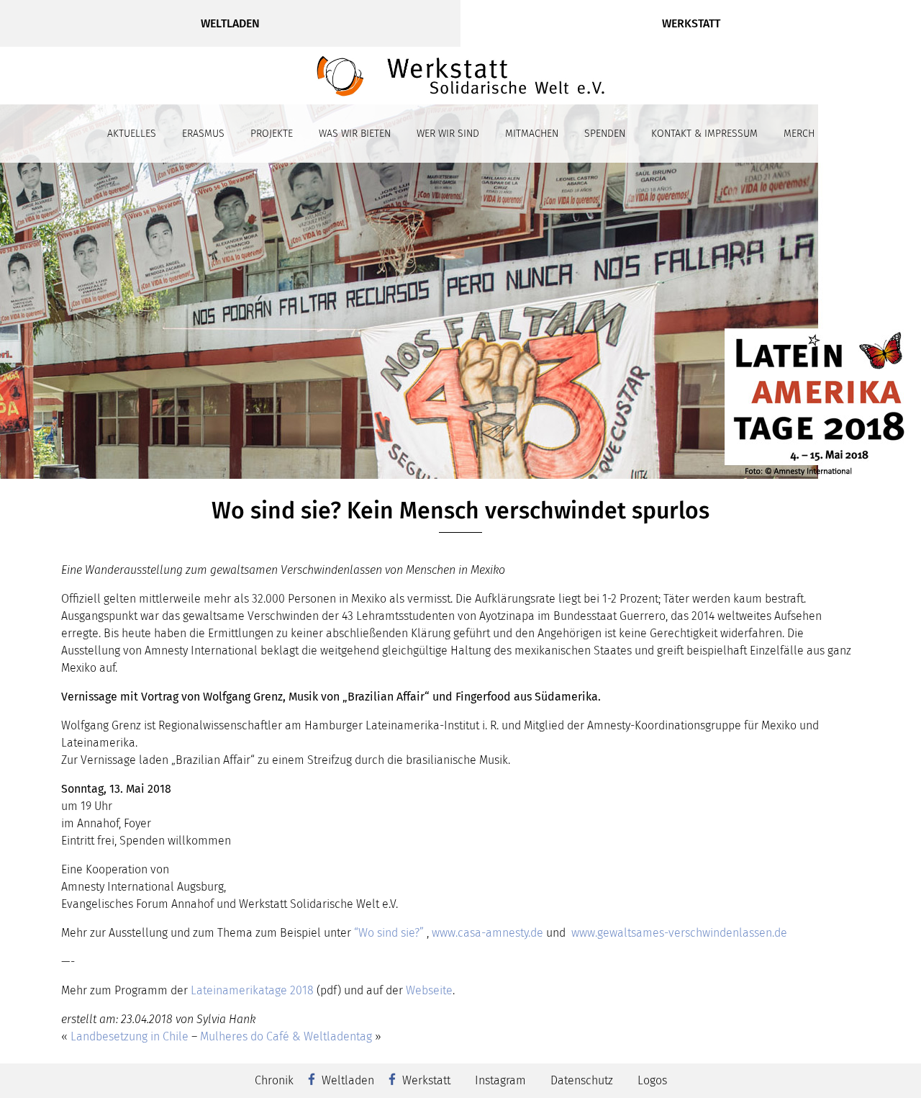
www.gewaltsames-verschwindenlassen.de (679, 933)
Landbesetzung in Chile (130, 1036)
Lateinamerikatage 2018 (252, 990)
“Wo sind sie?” (390, 933)
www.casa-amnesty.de (487, 933)
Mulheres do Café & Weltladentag (286, 1036)
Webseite (429, 990)
